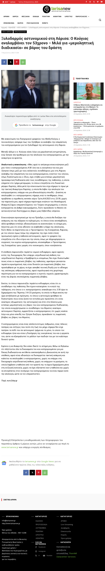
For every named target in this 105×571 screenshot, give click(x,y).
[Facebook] (86, 2)
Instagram (42, 551)
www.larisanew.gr (9, 447)
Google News (47, 461)
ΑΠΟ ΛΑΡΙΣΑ (22, 27)
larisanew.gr (31, 461)
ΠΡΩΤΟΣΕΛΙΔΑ (20, 32)
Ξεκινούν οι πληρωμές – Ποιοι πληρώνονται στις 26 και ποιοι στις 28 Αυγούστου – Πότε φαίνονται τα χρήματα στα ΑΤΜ (88, 125)
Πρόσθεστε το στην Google (37, 125)
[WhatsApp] (23, 62)
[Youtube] (101, 2)
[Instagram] (90, 2)
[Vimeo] (97, 2)
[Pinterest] (16, 62)
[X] (94, 2)
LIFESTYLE (77, 102)
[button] (100, 20)
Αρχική (4, 27)
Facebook (42, 547)
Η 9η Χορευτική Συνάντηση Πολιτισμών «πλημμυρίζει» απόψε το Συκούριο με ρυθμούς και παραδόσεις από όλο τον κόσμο (88, 139)
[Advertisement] (35, 405)
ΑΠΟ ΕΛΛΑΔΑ (78, 120)
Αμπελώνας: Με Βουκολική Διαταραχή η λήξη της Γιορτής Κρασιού (88, 152)
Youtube (49, 555)
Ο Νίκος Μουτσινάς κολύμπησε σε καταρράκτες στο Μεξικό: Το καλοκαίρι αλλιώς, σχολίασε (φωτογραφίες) (88, 108)
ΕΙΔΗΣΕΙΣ (12, 27)
